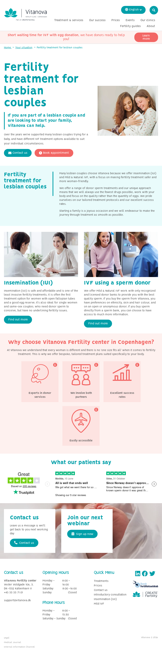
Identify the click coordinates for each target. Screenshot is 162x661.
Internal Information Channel (19, 647)
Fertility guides (130, 26)
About (151, 26)
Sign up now (84, 534)
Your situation (23, 47)
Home (8, 47)
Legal (6, 638)
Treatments (101, 581)
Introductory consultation (110, 594)
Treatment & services (68, 20)
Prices (115, 20)
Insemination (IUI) (105, 599)
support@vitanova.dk (17, 600)
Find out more (18, 319)
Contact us (19, 152)
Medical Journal (12, 642)
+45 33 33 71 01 (13, 592)
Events (130, 20)
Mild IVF (99, 603)
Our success (97, 20)
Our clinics (147, 20)
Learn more (146, 37)
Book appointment (56, 152)
